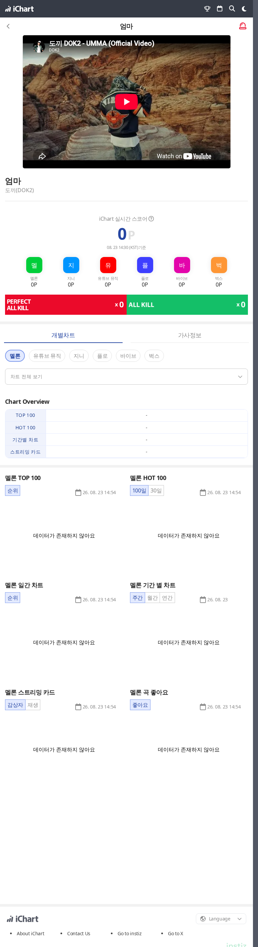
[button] (99, 492)
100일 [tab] (139, 490)
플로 (102, 355)
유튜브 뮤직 (47, 355)
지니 (79, 355)
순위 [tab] (12, 490)
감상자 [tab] (15, 704)
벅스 (154, 355)
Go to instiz (130, 933)
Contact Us (78, 933)
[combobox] (221, 918)
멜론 (15, 355)
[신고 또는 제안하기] (242, 26)
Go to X (175, 933)
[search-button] (232, 9)
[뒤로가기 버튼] (8, 26)
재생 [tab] (33, 704)
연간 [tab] (167, 597)
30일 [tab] (156, 490)
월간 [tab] (152, 597)
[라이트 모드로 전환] (244, 8)
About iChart (30, 933)
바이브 (128, 355)
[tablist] (12, 490)
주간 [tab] (137, 597)
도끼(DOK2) (19, 190)
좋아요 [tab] (140, 704)
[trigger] (126, 377)
